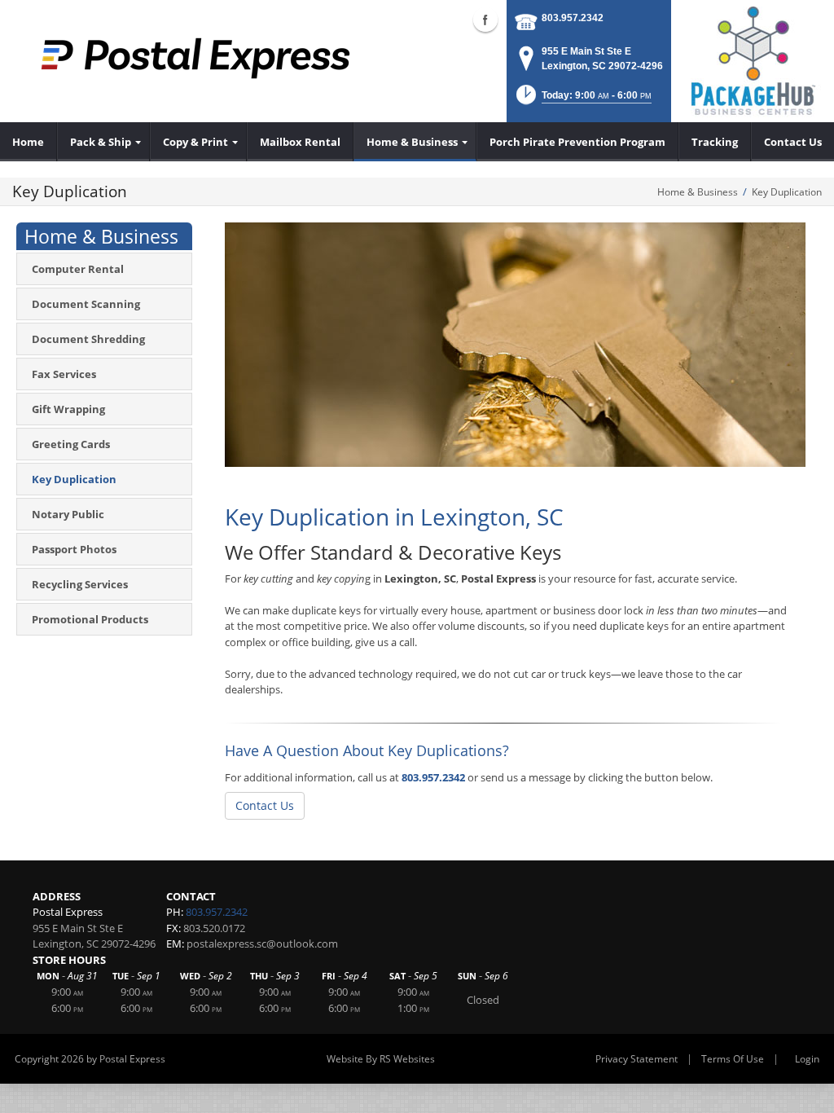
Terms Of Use (732, 1059)
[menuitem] (28, 141)
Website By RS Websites (381, 1059)
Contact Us (264, 805)
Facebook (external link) (485, 19)
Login (807, 1059)
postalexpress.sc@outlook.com (262, 943)
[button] (582, 99)
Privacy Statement (636, 1059)
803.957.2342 (573, 18)
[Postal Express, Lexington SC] (195, 58)
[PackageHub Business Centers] (752, 59)
